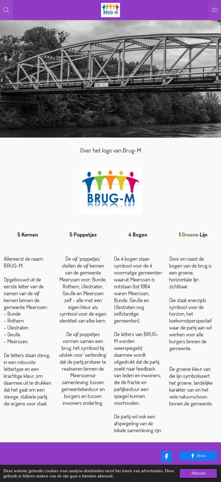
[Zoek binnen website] (6, 10)
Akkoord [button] (198, 473)
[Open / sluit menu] (214, 10)
